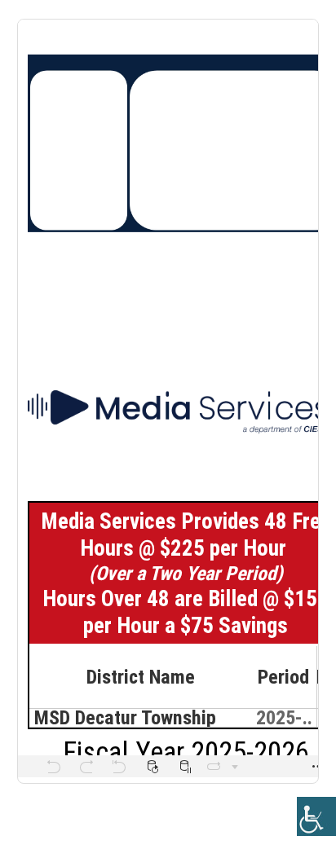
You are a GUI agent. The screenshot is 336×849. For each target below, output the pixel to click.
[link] (316, 816)
